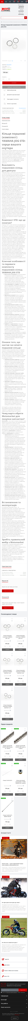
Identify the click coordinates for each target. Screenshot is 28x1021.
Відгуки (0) (4, 123)
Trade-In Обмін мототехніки (11, 970)
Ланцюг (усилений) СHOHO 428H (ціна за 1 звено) (20, 747)
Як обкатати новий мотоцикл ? (10, 942)
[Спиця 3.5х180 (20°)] (7, 771)
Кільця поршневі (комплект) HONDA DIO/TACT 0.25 (7, 672)
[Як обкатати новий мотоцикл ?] (14, 927)
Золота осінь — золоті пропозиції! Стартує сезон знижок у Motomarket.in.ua (12, 864)
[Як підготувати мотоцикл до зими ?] (14, 887)
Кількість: (4, 77)
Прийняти (15, 1018)
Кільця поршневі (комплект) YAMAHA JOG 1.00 (7, 637)
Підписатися (22, 990)
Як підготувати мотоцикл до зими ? (11, 902)
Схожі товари (5, 129)
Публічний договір (11, 90)
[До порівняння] (12, 621)
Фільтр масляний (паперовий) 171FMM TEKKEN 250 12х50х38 (20, 782)
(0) (12, 60)
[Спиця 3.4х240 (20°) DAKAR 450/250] (7, 806)
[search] (25, 17)
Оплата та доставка (11, 103)
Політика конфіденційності (12, 992)
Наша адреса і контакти (13, 99)
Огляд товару (6, 117)
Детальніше (17, 1014)
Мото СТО (6, 976)
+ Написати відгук (7, 591)
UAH (22, 1)
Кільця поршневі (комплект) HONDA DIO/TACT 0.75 (7, 706)
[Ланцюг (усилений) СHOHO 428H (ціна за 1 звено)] (20, 737)
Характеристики (6, 120)
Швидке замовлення (14, 87)
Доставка (7, 965)
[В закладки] (12, 619)
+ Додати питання (7, 608)
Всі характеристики (22, 108)
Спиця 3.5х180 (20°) (7, 780)
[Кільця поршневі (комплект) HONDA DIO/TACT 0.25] (7, 661)
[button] (10, 1)
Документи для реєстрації (13, 94)
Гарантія (7, 959)
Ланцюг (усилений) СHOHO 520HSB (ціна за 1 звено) (7, 747)
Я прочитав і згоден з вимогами (13, 992)
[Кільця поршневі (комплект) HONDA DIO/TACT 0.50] (20, 661)
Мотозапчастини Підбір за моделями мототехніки (13, 22)
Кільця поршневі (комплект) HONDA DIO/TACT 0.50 (20, 672)
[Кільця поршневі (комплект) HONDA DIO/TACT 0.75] (7, 696)
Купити (14, 83)
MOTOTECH (9, 64)
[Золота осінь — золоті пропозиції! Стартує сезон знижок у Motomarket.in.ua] (14, 848)
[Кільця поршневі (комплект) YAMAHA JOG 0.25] (20, 627)
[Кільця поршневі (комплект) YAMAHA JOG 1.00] (7, 627)
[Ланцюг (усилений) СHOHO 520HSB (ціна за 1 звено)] (7, 737)
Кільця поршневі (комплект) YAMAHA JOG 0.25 (20, 637)
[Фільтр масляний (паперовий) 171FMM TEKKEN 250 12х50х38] (20, 771)
